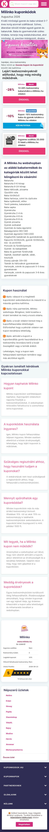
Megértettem (24, 824)
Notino (9, 695)
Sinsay (9, 706)
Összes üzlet (9, 757)
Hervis (9, 739)
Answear (10, 744)
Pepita (9, 712)
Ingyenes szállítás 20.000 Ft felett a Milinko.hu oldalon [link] (31, 142)
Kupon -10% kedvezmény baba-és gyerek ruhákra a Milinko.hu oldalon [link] (31, 117)
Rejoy (8, 728)
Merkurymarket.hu (14, 750)
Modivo (9, 733)
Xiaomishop (11, 717)
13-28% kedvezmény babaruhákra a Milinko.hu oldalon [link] (31, 91)
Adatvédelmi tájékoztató (21, 817)
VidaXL (9, 722)
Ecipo (8, 701)
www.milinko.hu (24, 641)
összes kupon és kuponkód (29, 65)
